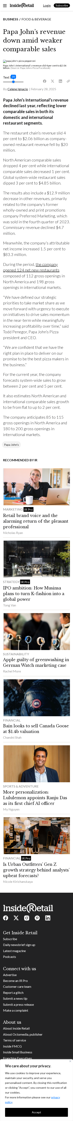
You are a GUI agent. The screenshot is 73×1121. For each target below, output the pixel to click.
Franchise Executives (17, 1058)
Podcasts (9, 956)
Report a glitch (13, 992)
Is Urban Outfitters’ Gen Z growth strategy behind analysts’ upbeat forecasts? (36, 870)
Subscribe (62, 5)
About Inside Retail (16, 1028)
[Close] (70, 1061)
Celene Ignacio (18, 89)
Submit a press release (18, 1004)
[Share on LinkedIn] (60, 81)
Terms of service (14, 1040)
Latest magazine (14, 951)
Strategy (11, 582)
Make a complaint (15, 1010)
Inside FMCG (12, 1046)
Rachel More (12, 671)
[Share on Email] (68, 81)
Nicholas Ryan (13, 533)
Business (10, 19)
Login (47, 5)
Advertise (10, 975)
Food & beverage (36, 19)
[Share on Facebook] (44, 81)
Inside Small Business (17, 1052)
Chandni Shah (12, 737)
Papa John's (11, 444)
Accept (36, 1112)
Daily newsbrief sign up (19, 945)
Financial (11, 720)
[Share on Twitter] (52, 81)
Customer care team (17, 986)
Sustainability (16, 654)
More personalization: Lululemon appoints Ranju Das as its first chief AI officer (35, 798)
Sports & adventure (21, 786)
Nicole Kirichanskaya (18, 881)
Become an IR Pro (15, 981)
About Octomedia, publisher (23, 1034)
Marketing (13, 509)
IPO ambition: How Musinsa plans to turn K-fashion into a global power (33, 594)
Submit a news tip (15, 998)
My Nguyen (11, 809)
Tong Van (9, 605)
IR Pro (28, 509)
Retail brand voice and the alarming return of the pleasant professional (35, 521)
